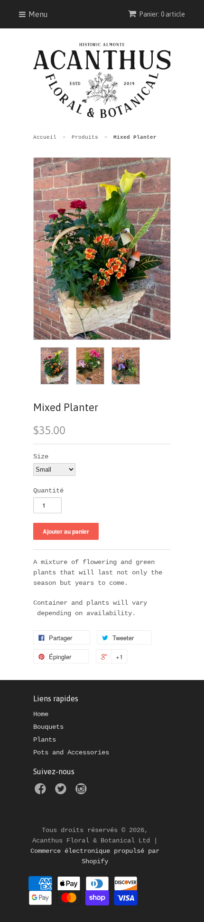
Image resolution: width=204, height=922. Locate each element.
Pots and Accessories (71, 752)
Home (40, 714)
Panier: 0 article (162, 14)
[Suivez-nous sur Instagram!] (82, 791)
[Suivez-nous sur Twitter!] (62, 791)
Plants (44, 739)
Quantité (48, 490)
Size (40, 456)
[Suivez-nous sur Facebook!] (42, 791)
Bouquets (48, 727)
